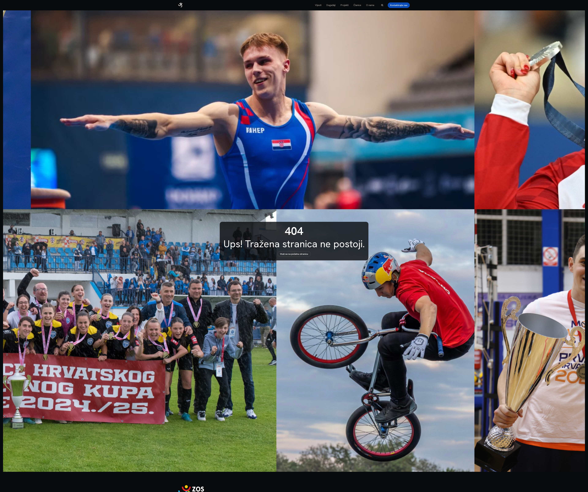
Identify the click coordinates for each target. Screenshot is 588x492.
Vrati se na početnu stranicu (294, 254)
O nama (370, 5)
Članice (357, 5)
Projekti (344, 5)
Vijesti (318, 5)
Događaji (330, 5)
